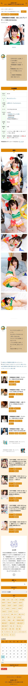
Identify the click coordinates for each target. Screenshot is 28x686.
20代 (12, 599)
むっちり (16, 611)
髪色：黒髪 (13, 368)
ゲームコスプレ (17, 364)
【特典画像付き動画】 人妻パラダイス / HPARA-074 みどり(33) (17, 404)
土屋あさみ (4, 362)
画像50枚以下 (12, 623)
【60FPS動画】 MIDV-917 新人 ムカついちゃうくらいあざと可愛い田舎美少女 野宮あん (18, 492)
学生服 (9, 620)
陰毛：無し (19, 366)
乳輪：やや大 (13, 614)
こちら (21, 141)
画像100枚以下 (14, 366)
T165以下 (4, 611)
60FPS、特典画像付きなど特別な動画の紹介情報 (14, 682)
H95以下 (21, 605)
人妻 (14, 617)
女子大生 (19, 617)
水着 (2, 366)
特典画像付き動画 (10, 362)
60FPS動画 (21, 599)
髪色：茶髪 (11, 629)
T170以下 (10, 611)
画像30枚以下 (4, 623)
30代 (16, 599)
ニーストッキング (5, 614)
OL (2, 608)
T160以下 (20, 608)
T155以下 (12, 364)
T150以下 (7, 608)
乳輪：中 (4, 617)
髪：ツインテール (6, 368)
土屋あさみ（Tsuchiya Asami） (14, 103)
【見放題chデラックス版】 (14, 114)
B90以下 (15, 602)
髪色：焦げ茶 (4, 629)
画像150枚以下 (5, 626)
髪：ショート (14, 631)
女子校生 (4, 620)
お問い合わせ (19, 677)
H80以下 (7, 364)
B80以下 (4, 364)
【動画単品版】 (11, 117)
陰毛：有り (12, 626)
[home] (14, 574)
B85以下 (9, 602)
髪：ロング (12, 634)
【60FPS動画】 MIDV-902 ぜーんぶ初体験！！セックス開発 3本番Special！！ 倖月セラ (18, 477)
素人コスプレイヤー (11, 98)
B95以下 (20, 602)
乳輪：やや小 (23, 364)
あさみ (14, 47)
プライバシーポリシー (11, 677)
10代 (8, 599)
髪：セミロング (23, 631)
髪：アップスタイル (6, 631)
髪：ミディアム (5, 634)
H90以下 (15, 605)
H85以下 (9, 605)
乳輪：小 (9, 617)
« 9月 (2, 662)
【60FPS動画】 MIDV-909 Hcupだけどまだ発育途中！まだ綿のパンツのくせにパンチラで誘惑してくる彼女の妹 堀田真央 (17, 508)
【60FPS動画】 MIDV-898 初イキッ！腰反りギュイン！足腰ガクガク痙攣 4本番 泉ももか (18, 523)
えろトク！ (14, 3)
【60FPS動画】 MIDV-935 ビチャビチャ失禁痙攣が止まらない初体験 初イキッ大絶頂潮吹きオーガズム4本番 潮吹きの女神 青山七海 (18, 462)
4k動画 (3, 599)
